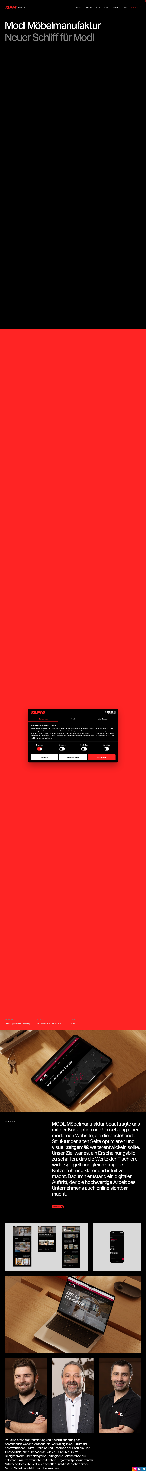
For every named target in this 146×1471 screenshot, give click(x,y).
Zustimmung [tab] (43, 719)
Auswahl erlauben (73, 757)
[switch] (62, 749)
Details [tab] (73, 719)
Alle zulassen (101, 757)
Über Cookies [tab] (103, 719)
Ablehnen (44, 757)
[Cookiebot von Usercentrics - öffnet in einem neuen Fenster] (107, 712)
